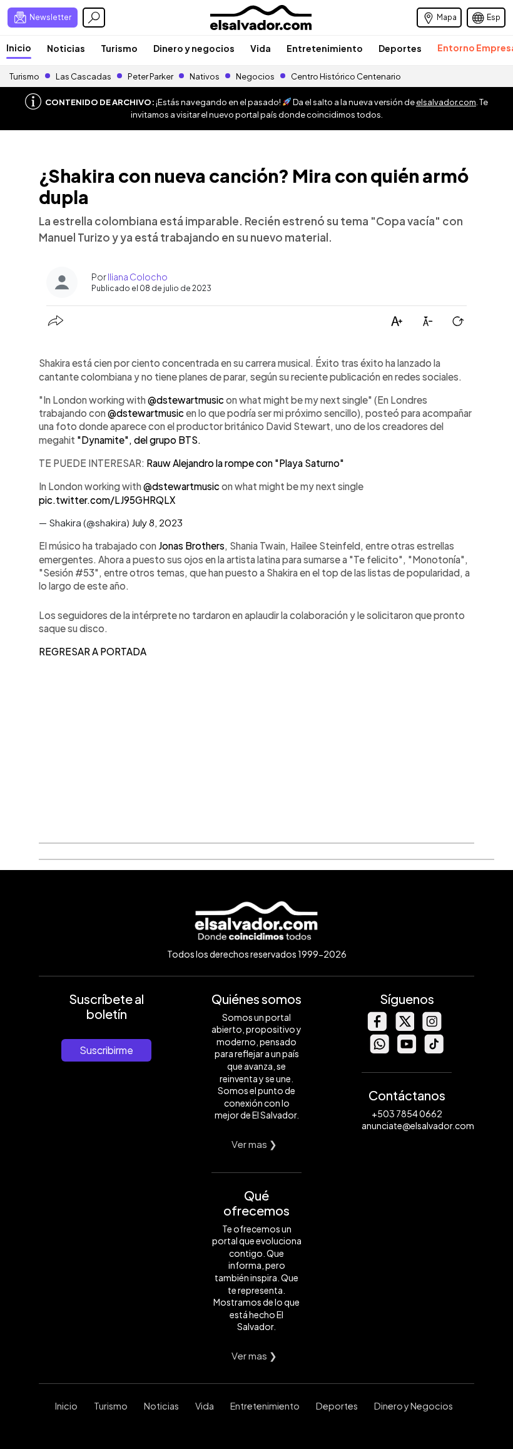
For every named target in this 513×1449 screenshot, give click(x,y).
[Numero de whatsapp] (379, 1050)
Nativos (205, 76)
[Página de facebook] (377, 1027)
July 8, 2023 (157, 522)
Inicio (18, 47)
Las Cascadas (83, 76)
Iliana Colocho (138, 276)
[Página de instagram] (432, 1027)
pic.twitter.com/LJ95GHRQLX (107, 500)
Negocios (255, 76)
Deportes (400, 48)
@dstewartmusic (186, 400)
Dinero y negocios (194, 48)
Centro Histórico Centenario (346, 76)
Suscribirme (106, 1050)
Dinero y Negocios (413, 1405)
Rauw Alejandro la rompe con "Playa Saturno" (245, 463)
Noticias (66, 48)
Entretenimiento (325, 48)
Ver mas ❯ (254, 1144)
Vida (260, 48)
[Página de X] (404, 1027)
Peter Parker (151, 76)
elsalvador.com (446, 102)
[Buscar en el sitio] (94, 18)
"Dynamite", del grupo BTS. (139, 440)
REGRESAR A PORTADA (92, 651)
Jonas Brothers (191, 545)
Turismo (119, 48)
